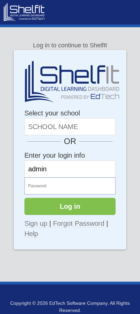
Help (31, 233)
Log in (70, 206)
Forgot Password (78, 223)
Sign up (35, 223)
